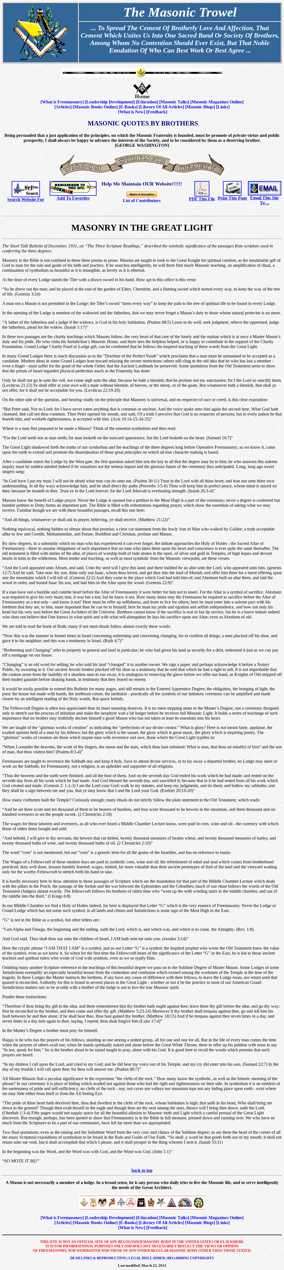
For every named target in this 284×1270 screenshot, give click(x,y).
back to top (142, 1170)
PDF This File (202, 199)
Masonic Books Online (95, 106)
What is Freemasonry (62, 102)
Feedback (157, 111)
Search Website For (25, 199)
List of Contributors (142, 200)
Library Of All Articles (161, 106)
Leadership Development (109, 102)
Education (147, 102)
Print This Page (232, 198)
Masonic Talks (174, 102)
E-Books (128, 106)
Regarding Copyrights (190, 1258)
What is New (132, 111)
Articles (63, 106)
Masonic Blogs (200, 106)
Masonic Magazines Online (217, 102)
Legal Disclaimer (146, 1258)
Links (222, 106)
